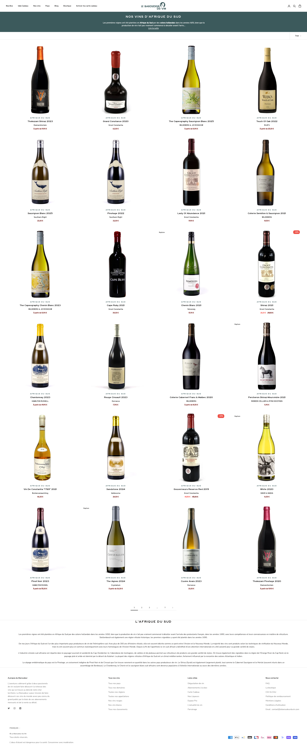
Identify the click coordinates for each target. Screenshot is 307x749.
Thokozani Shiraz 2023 (40, 121)
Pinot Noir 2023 (40, 581)
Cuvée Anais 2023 (191, 581)
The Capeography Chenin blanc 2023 (40, 305)
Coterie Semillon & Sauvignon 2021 (267, 213)
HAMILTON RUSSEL (40, 585)
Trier (297, 36)
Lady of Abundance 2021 (191, 213)
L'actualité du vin (195, 705)
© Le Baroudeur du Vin (18, 733)
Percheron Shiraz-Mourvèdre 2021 (267, 397)
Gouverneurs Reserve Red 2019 (191, 489)
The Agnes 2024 (115, 581)
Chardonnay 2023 (40, 397)
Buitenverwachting (40, 493)
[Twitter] (9, 708)
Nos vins (36, 6)
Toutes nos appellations (118, 696)
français (14, 728)
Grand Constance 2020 (116, 121)
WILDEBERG (267, 217)
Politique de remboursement (278, 696)
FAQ (267, 683)
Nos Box (9, 6)
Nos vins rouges (115, 700)
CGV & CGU (271, 692)
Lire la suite (153, 28)
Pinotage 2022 (115, 213)
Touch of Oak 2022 (266, 121)
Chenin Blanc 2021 (191, 305)
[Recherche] (294, 6)
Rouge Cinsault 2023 (115, 397)
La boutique (271, 687)
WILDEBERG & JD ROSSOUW (191, 125)
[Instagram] (14, 708)
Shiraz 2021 (266, 305)
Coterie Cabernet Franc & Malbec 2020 (191, 397)
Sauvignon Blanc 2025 (40, 213)
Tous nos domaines (116, 687)
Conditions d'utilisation (276, 705)
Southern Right (40, 217)
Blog (56, 6)
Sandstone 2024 (115, 489)
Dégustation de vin (196, 683)
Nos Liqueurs (193, 696)
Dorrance (116, 401)
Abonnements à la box (197, 687)
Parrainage (192, 709)
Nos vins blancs (115, 705)
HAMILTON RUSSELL (40, 401)
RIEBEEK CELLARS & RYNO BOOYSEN (266, 401)
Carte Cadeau (193, 692)
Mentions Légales (273, 700)
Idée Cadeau (23, 6)
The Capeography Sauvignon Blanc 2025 (191, 121)
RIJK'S (267, 125)
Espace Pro (192, 700)
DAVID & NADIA (267, 493)
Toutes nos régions (116, 692)
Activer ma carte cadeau (86, 6)
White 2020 (266, 489)
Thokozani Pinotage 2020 (267, 581)
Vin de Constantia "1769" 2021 (40, 489)
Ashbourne (115, 493)
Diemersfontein (40, 125)
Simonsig (191, 309)
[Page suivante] (172, 607)
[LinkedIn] (20, 708)
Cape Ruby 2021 (116, 305)
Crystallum (115, 585)
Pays (47, 6)
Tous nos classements (117, 709)
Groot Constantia (116, 125)
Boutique (67, 6)
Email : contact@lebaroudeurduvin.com (282, 709)
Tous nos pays (114, 683)
